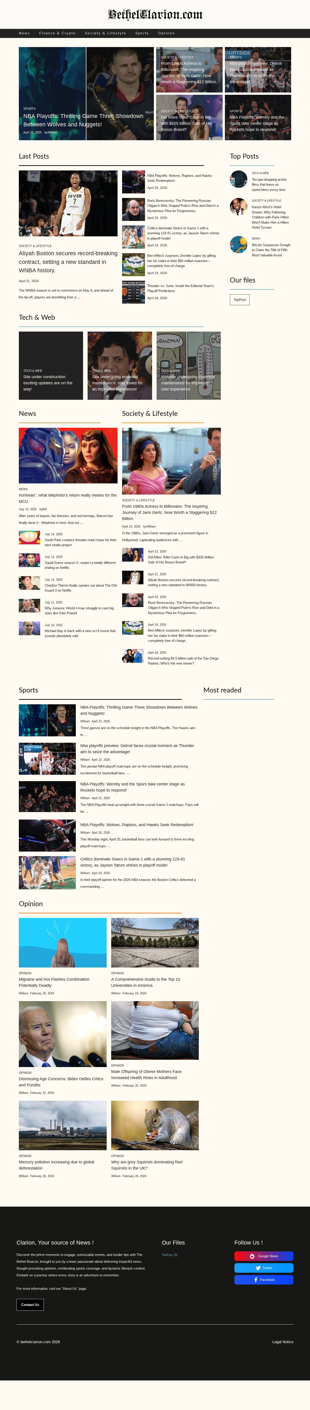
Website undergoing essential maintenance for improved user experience (188, 383)
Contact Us (30, 1305)
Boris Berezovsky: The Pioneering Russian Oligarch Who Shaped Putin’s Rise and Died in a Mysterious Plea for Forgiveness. (183, 206)
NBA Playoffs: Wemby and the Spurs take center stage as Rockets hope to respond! (257, 123)
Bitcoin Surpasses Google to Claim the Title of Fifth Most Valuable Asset (271, 250)
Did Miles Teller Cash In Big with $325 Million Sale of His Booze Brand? (186, 123)
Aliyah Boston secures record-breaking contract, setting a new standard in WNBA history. (68, 261)
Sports (142, 33)
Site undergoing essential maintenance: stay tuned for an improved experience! (117, 383)
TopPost (240, 300)
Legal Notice (282, 1342)
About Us (70, 1288)
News (24, 33)
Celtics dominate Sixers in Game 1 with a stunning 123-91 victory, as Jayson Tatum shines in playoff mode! (183, 233)
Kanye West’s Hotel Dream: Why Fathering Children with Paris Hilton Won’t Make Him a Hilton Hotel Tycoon (270, 217)
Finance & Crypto (57, 33)
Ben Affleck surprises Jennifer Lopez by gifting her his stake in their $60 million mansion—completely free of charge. (181, 261)
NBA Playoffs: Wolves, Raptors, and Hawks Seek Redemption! (137, 824)
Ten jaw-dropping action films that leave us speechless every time (269, 185)
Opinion (166, 33)
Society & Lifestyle (105, 33)
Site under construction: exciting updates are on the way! (47, 383)
